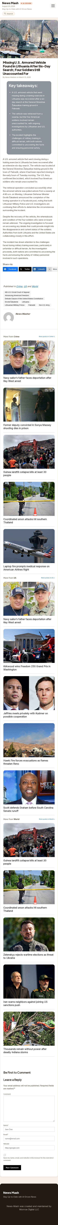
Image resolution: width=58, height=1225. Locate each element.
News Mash (10, 3)
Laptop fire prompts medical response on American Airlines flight (29, 546)
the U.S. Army (44, 305)
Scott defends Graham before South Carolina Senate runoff (29, 787)
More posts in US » (48, 578)
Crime (19, 286)
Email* (5, 1134)
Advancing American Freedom (17, 295)
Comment (7, 1094)
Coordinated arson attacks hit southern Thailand (29, 499)
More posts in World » (47, 819)
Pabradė (31, 305)
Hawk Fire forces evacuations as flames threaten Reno (29, 740)
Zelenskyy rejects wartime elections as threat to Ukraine (29, 934)
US (25, 286)
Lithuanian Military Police (14, 305)
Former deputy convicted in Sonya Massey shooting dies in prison (29, 405)
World (35, 286)
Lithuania (25, 302)
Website (6, 1144)
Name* (5, 1125)
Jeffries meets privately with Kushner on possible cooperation (29, 693)
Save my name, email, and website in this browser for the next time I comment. (28, 1159)
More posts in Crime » (47, 336)
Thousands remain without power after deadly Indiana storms (29, 1029)
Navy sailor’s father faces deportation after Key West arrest (29, 357)
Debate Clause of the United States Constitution (24, 299)
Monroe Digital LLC (29, 1209)
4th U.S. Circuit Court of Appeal (17, 292)
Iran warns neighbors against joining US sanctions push (29, 981)
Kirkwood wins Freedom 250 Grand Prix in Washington (29, 646)
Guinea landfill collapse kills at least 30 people (29, 452)
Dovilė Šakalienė (11, 302)
